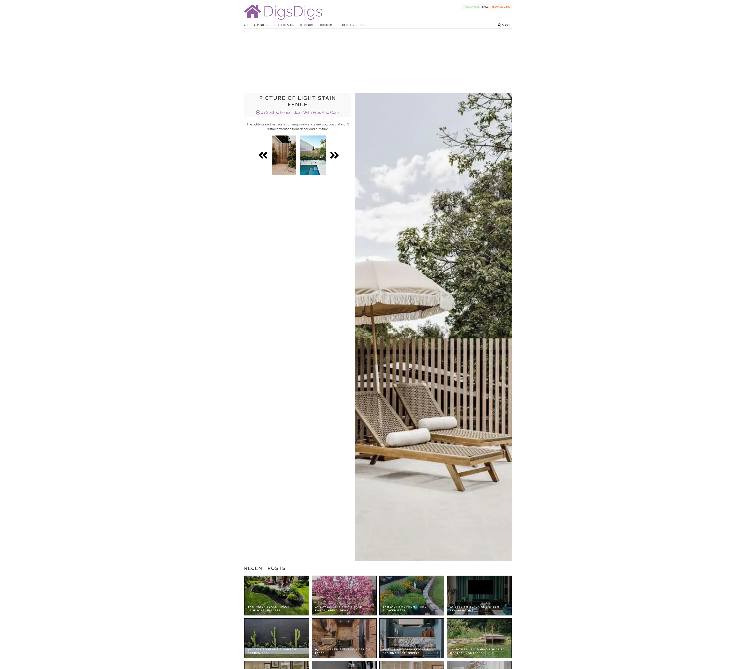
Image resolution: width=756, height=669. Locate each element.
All (246, 25)
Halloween (471, 6)
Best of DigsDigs (284, 25)
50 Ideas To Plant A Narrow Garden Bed (272, 651)
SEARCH (506, 25)
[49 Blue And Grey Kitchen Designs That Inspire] (412, 638)
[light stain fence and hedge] (313, 155)
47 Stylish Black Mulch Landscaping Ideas (269, 608)
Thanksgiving (500, 6)
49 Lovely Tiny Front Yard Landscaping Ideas (338, 608)
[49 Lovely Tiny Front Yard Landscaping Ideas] (344, 595)
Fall (485, 6)
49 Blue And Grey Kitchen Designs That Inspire (405, 651)
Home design (346, 25)
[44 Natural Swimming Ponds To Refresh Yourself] (479, 638)
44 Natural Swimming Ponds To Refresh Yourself (477, 651)
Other (363, 25)
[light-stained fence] (284, 155)
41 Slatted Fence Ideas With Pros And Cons (300, 112)
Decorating (307, 25)
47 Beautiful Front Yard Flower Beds (405, 608)
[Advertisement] (378, 58)
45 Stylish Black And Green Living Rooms (474, 608)
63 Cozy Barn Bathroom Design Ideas (342, 651)
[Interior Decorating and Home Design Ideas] (283, 20)
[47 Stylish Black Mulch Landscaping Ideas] (277, 595)
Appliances (261, 25)
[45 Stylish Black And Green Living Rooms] (479, 595)
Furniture (326, 25)
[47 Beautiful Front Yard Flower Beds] (412, 595)
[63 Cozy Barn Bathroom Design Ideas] (344, 638)
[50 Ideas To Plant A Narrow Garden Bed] (277, 638)
